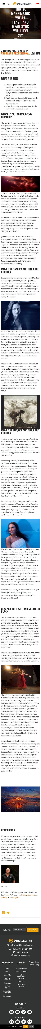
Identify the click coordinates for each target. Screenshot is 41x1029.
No (31, 1027)
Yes (25, 1027)
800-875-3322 (23, 949)
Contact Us (24, 952)
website (4, 897)
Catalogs (7, 968)
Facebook (31, 895)
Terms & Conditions (7, 979)
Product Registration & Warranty (21, 976)
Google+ (15, 897)
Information (7, 962)
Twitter (23, 895)
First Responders (7, 996)
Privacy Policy (7, 975)
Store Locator (7, 983)
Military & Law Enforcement (7, 992)
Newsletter (6, 930)
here (7, 895)
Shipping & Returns (21, 968)
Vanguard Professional (15, 53)
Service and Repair (21, 971)
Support (21, 962)
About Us (7, 971)
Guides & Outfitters (7, 987)
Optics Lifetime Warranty (21, 985)
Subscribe (32, 930)
